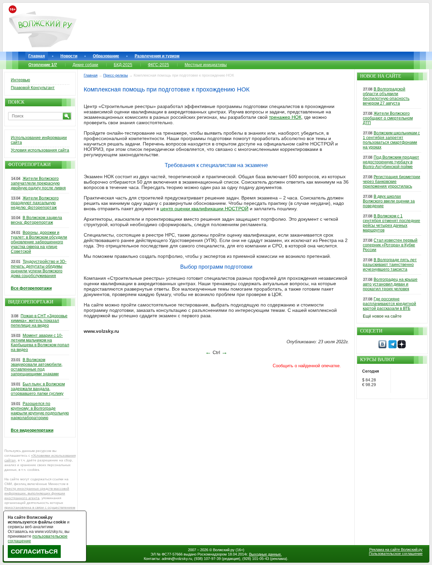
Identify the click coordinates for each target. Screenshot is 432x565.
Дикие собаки (85, 64)
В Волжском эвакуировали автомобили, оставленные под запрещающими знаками (36, 366)
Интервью (20, 80)
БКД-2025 (123, 64)
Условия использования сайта (40, 150)
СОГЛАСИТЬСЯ (34, 551)
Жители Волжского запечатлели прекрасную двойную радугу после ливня (38, 183)
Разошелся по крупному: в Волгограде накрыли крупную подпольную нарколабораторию (40, 410)
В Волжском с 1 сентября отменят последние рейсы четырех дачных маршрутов (391, 223)
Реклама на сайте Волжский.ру (396, 549)
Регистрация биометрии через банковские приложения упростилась (391, 181)
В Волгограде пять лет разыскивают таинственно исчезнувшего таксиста (390, 265)
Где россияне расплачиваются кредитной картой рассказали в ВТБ (389, 304)
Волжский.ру (224, 550)
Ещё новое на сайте (382, 316)
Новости (68, 56)
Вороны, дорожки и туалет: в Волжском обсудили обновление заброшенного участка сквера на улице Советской (39, 242)
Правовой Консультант (33, 87)
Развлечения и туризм (157, 56)
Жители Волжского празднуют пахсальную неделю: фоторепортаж (35, 203)
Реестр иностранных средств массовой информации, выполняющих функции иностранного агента (36, 493)
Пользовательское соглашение (396, 553)
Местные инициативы (206, 64)
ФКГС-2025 (158, 64)
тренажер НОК (285, 117)
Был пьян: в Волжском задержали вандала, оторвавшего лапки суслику (38, 389)
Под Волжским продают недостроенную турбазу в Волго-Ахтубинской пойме (391, 162)
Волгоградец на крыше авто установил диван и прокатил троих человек (390, 284)
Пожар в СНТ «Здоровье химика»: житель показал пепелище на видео (39, 321)
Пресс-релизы (115, 75)
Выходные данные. (265, 554)
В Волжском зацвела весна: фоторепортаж (36, 220)
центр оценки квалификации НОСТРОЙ (204, 208)
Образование (106, 56)
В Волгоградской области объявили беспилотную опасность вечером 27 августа (386, 96)
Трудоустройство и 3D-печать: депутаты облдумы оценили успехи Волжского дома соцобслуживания (38, 268)
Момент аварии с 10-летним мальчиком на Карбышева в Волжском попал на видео (40, 342)
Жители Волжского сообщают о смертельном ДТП (388, 118)
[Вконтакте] (382, 347)
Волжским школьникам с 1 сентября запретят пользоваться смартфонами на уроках (391, 140)
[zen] (402, 347)
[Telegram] (392, 347)
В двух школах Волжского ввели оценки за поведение (389, 201)
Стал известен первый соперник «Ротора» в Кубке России (390, 245)
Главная (36, 56)
